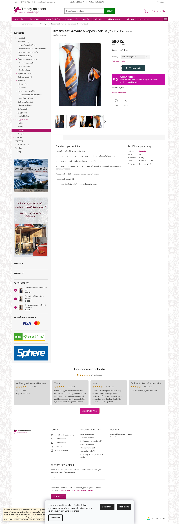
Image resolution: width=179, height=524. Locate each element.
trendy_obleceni (61, 450)
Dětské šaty (23, 109)
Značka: (59, 35)
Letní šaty (22, 87)
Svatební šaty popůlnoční (28, 52)
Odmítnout (107, 506)
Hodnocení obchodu (89, 369)
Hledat (109, 11)
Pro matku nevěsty (26, 63)
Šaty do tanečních (25, 77)
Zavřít (133, 100)
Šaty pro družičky (25, 56)
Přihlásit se (58, 496)
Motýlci (21, 134)
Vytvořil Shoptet (158, 518)
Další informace (72, 510)
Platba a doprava (87, 444)
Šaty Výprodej (21, 112)
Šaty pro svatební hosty (27, 59)
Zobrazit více (89, 411)
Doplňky (19, 137)
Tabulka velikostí (96, 2)
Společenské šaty (25, 73)
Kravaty (21, 130)
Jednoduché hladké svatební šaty (32, 48)
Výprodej (19, 141)
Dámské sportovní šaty (27, 91)
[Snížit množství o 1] (121, 69)
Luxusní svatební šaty (27, 45)
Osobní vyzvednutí (87, 448)
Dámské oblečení (22, 116)
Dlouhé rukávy (24, 70)
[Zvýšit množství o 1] (121, 66)
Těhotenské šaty (25, 105)
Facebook (59, 446)
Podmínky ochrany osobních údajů (91, 455)
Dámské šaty (21, 38)
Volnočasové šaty (26, 98)
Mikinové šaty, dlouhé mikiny (30, 95)
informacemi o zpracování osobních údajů (76, 490)
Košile (20, 123)
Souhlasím (124, 506)
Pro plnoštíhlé (24, 66)
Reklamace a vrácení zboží (90, 441)
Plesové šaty (23, 84)
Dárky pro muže (22, 119)
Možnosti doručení (119, 61)
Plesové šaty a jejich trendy (121, 434)
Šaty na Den (22, 80)
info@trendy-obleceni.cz (64, 435)
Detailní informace (119, 93)
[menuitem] (19, 19)
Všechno (19, 148)
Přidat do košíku (135, 68)
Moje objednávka (77, 2)
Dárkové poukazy (22, 144)
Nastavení (55, 517)
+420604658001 (61, 438)
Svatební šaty (23, 41)
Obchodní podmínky (88, 451)
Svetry (20, 126)
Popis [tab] (58, 137)
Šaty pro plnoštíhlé (25, 102)
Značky (18, 151)
